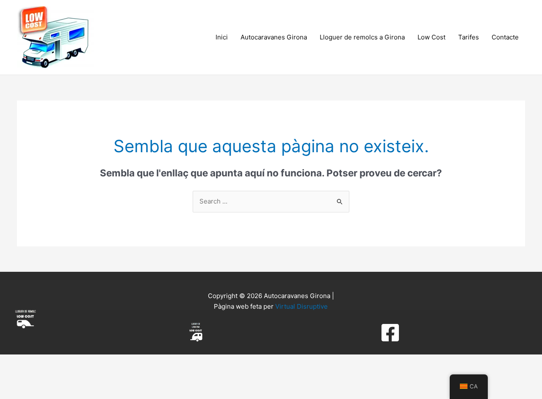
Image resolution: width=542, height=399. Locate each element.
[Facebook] (390, 333)
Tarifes (468, 37)
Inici (222, 37)
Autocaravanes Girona (274, 37)
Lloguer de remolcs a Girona (362, 37)
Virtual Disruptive (301, 306)
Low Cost (431, 37)
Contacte (505, 37)
